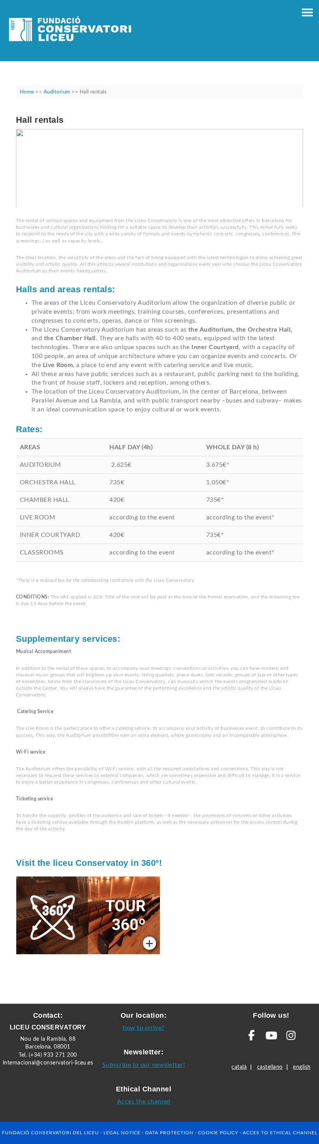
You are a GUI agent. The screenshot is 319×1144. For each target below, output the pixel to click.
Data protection (169, 1132)
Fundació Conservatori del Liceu (50, 1132)
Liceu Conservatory (70, 31)
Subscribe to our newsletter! (143, 1065)
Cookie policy (218, 1132)
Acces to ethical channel (280, 1132)
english (301, 1067)
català (239, 1067)
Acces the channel (143, 1101)
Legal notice (121, 1132)
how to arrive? (144, 1028)
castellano (270, 1067)
